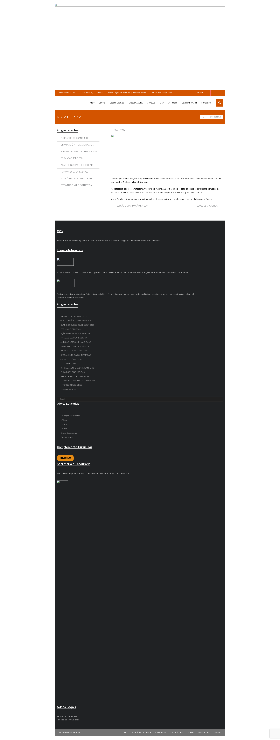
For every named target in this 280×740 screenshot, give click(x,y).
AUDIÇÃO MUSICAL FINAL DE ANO (77, 178)
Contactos (216, 732)
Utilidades (190, 732)
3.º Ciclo (64, 429)
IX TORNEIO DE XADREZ (71, 385)
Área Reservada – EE (67, 93)
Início (126, 732)
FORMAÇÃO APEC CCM (72, 158)
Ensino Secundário (69, 433)
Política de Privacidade (68, 720)
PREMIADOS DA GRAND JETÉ (74, 138)
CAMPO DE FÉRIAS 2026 (71, 359)
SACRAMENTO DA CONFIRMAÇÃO (76, 355)
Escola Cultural (160, 732)
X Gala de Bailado (68, 363)
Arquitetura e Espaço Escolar (161, 93)
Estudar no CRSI (203, 732)
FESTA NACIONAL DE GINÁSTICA (76, 185)
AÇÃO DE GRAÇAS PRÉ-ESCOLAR (77, 165)
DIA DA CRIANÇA (68, 389)
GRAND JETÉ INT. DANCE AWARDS (77, 145)
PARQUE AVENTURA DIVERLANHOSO (77, 368)
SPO (180, 732)
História (100, 93)
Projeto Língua (67, 437)
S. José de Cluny (86, 93)
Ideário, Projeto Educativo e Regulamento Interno (127, 93)
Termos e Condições (67, 716)
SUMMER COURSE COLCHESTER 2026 (79, 151)
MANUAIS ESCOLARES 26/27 (74, 172)
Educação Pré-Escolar (70, 416)
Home (204, 117)
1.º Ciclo (64, 420)
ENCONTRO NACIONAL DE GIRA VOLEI (78, 381)
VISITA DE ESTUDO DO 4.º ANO (74, 351)
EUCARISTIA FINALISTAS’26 (73, 372)
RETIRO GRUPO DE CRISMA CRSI (75, 376)
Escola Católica (145, 732)
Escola (133, 732)
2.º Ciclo (64, 424)
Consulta (172, 732)
